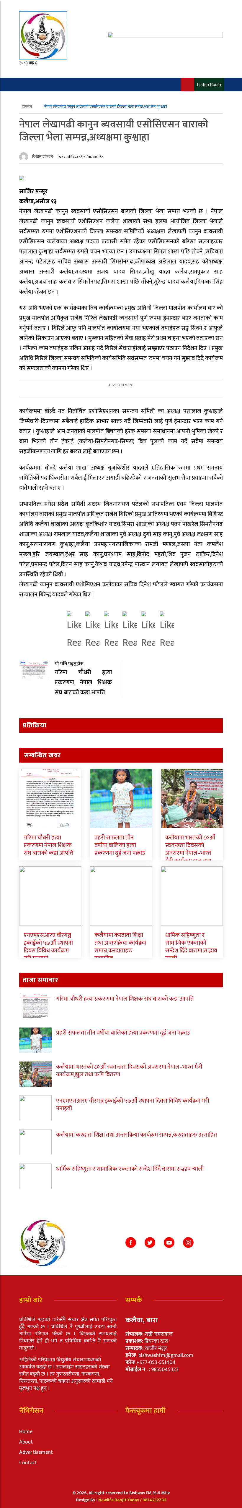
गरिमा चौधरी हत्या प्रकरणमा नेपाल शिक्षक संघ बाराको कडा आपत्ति (48, 845)
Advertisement (36, 1452)
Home (25, 1431)
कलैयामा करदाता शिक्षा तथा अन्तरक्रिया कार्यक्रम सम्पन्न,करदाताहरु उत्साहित (120, 946)
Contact (28, 1462)
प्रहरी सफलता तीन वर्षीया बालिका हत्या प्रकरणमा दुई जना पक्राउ (119, 845)
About (26, 1442)
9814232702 (154, 1500)
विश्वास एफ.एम (42, 156)
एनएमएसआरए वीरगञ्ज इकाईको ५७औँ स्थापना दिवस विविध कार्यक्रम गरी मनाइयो (48, 946)
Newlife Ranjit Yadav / (120, 1500)
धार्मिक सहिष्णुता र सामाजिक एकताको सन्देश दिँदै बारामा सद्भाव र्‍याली (191, 946)
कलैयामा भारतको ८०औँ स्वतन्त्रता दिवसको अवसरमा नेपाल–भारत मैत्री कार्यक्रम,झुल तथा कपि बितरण (190, 853)
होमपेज (27, 106)
